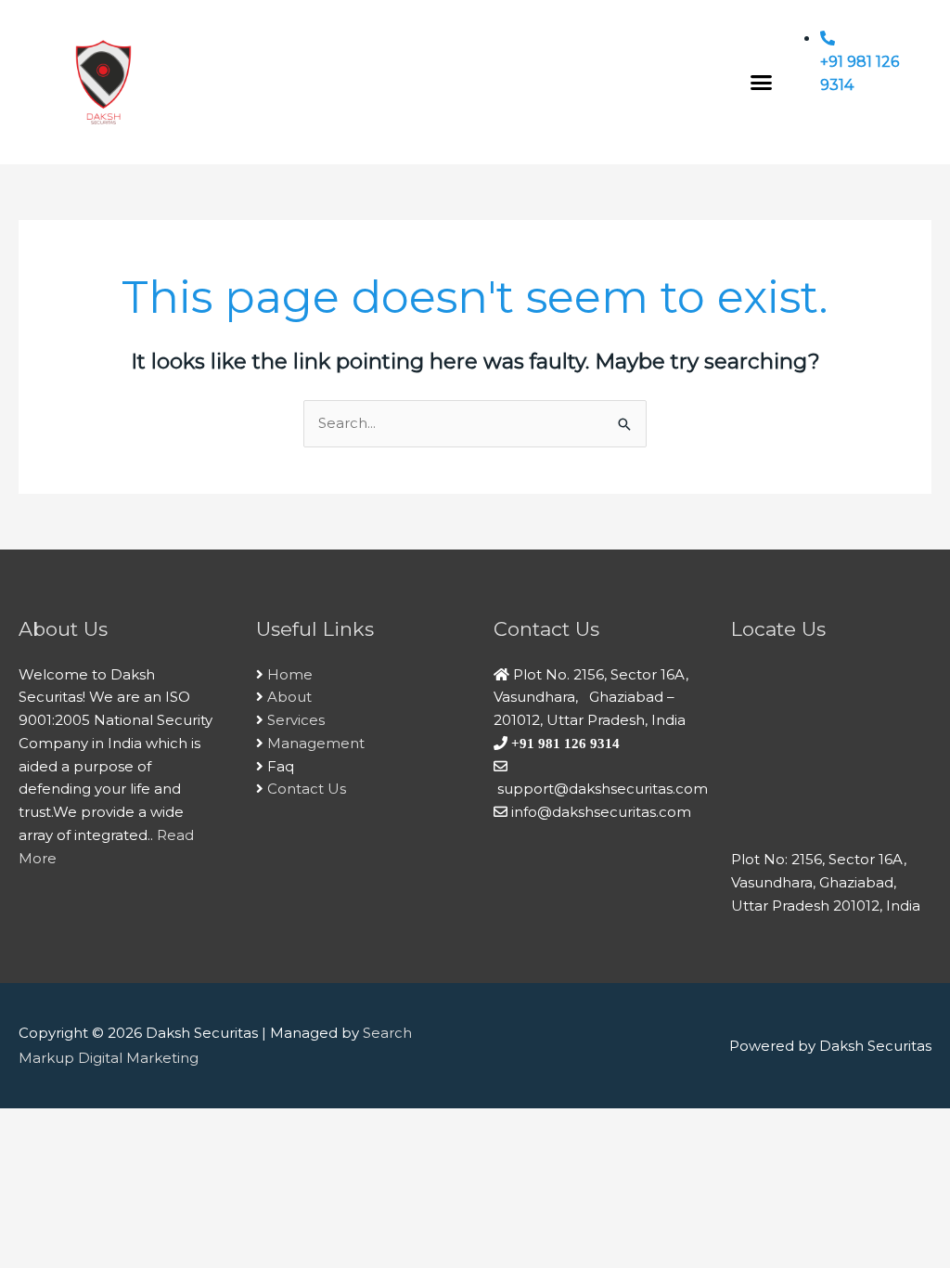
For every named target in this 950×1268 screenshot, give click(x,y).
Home (290, 674)
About (289, 696)
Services (296, 720)
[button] (761, 82)
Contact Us (306, 788)
